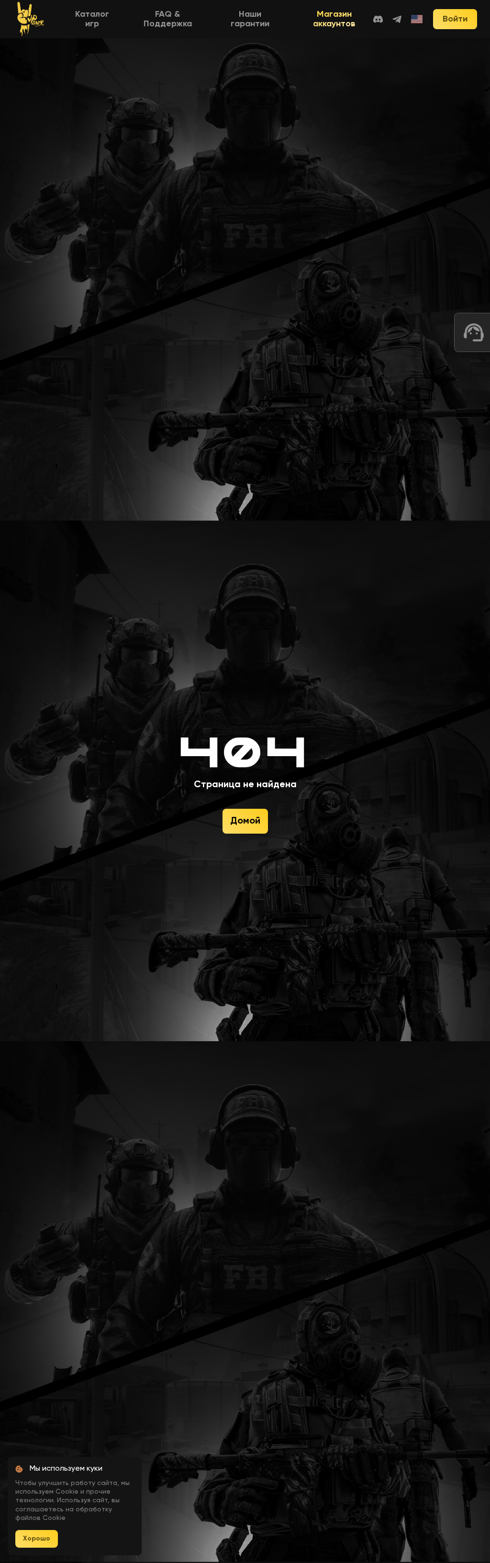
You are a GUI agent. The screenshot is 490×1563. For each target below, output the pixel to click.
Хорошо (36, 1538)
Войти (455, 19)
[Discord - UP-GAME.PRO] (378, 19)
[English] (417, 19)
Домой (245, 821)
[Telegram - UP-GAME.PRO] (396, 19)
